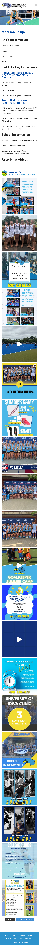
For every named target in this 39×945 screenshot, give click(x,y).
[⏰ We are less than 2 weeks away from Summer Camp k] (19, 565)
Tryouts (29, 935)
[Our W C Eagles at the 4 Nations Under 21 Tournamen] (19, 233)
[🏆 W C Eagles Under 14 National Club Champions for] (19, 529)
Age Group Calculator (25, 938)
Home (6, 935)
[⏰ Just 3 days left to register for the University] (19, 713)
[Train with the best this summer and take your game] (19, 898)
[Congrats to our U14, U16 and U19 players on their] (19, 750)
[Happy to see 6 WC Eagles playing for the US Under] (19, 307)
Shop (15, 938)
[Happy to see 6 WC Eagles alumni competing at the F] (19, 639)
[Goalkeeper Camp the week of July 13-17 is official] (19, 787)
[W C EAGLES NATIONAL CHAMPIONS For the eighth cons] (19, 381)
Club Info (13, 935)
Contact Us (7, 938)
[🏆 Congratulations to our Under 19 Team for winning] (19, 455)
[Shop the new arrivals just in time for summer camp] (19, 418)
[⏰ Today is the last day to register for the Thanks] (19, 676)
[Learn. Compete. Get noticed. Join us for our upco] (19, 861)
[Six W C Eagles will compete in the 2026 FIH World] (19, 196)
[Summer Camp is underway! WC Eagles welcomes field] (19, 344)
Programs (22, 935)
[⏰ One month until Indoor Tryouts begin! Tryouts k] (19, 602)
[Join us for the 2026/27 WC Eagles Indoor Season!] (19, 270)
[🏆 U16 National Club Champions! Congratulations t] (19, 492)
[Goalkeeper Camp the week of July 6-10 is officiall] (19, 824)
